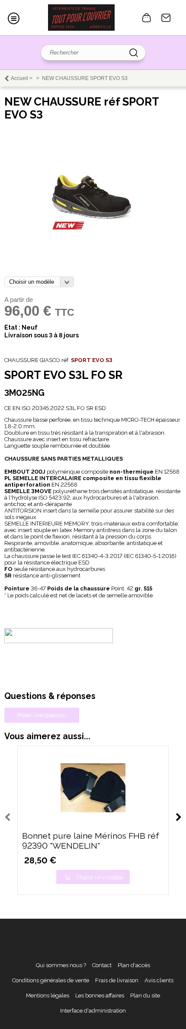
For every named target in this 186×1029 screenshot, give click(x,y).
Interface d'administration (93, 1010)
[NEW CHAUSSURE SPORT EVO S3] (93, 231)
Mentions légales (47, 995)
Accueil (19, 78)
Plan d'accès (134, 965)
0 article (147, 18)
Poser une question (41, 715)
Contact (166, 18)
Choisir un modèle (99, 877)
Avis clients (158, 980)
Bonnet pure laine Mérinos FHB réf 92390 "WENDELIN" (90, 841)
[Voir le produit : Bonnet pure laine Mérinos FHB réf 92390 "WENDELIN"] (93, 810)
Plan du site (145, 995)
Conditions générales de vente (50, 980)
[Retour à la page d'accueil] (81, 17)
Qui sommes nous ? (61, 965)
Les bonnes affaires (99, 995)
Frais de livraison (116, 980)
